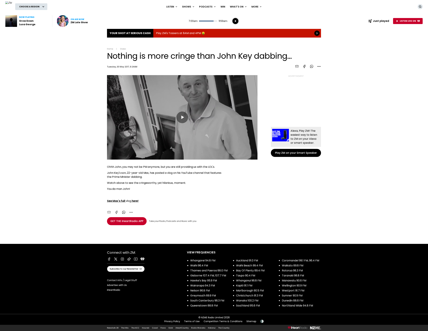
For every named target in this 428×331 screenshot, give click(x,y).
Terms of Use (192, 321)
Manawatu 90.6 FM (294, 280)
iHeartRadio (113, 290)
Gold (170, 327)
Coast (155, 327)
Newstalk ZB (112, 327)
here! (135, 201)
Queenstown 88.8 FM (204, 305)
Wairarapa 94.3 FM (202, 285)
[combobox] (319, 66)
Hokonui (212, 327)
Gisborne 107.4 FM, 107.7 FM (208, 275)
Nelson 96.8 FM (200, 290)
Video (123, 48)
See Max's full (116, 201)
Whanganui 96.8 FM (248, 280)
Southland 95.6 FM (248, 305)
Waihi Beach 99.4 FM (249, 265)
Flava (163, 327)
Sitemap (251, 321)
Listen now (72, 21)
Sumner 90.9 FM (292, 295)
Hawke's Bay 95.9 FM (203, 280)
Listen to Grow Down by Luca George (26, 21)
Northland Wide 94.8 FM (297, 305)
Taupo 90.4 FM (245, 275)
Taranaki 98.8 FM (293, 275)
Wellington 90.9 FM (294, 285)
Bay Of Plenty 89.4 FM (250, 270)
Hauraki (145, 327)
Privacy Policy (172, 321)
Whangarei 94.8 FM (202, 260)
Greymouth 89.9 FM (203, 295)
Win (223, 6)
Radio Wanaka (198, 327)
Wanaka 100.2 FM (247, 300)
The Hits (125, 327)
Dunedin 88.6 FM (292, 300)
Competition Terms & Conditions (223, 321)
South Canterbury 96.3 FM (207, 300)
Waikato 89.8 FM (292, 265)
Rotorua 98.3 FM (292, 270)
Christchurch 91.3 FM (249, 295)
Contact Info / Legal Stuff (122, 280)
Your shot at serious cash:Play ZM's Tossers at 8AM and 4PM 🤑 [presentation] (214, 33)
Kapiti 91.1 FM (244, 285)
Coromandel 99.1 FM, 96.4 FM (300, 260)
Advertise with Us (117, 285)
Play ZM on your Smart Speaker (296, 142)
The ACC (135, 327)
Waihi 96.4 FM (199, 265)
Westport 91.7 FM (293, 290)
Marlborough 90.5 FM (250, 290)
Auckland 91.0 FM (247, 260)
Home (110, 48)
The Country (223, 327)
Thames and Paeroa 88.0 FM (209, 270)
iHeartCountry (182, 327)
